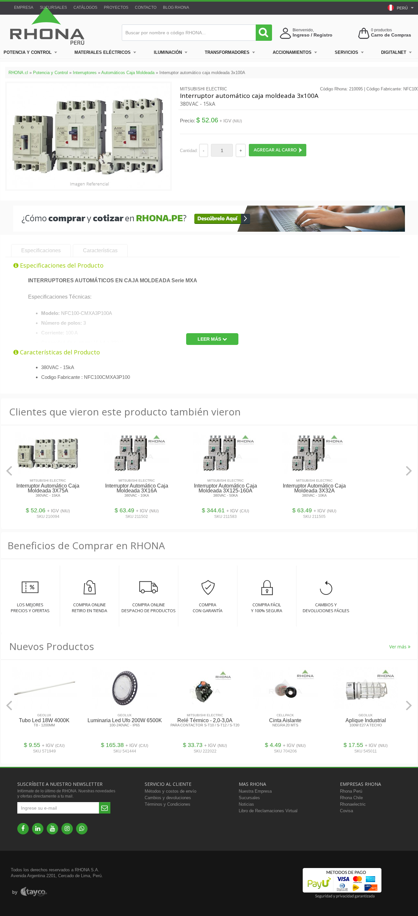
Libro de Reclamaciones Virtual (268, 810)
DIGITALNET (393, 52)
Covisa (346, 810)
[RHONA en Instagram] (67, 828)
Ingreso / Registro (312, 35)
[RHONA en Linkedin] (37, 828)
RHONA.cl (18, 72)
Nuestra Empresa (255, 791)
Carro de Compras (391, 35)
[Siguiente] (409, 470)
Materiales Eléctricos (102, 52)
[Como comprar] (209, 230)
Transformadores (227, 52)
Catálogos (85, 7)
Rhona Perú (351, 791)
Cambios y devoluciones (168, 797)
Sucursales (53, 7)
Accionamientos (292, 52)
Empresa (23, 7)
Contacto (145, 7)
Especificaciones (41, 250)
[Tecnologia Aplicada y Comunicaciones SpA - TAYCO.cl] (29, 891)
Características (100, 250)
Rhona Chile (351, 797)
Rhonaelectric (353, 804)
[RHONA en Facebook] (23, 828)
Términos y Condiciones (167, 804)
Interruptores (85, 72)
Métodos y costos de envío (170, 791)
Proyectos (116, 7)
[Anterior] (9, 470)
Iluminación (168, 52)
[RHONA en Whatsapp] (82, 828)
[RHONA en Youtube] (52, 828)
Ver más (398, 647)
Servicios (346, 52)
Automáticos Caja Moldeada (127, 72)
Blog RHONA (176, 7)
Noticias (246, 804)
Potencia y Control (28, 52)
